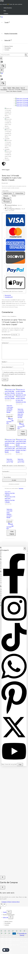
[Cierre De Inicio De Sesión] (2, 877)
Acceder (14, 480)
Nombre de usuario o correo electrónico (14, 465)
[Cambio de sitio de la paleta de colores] (5, 950)
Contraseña (9, 471)
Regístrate (21, 488)
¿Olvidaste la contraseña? (14, 484)
